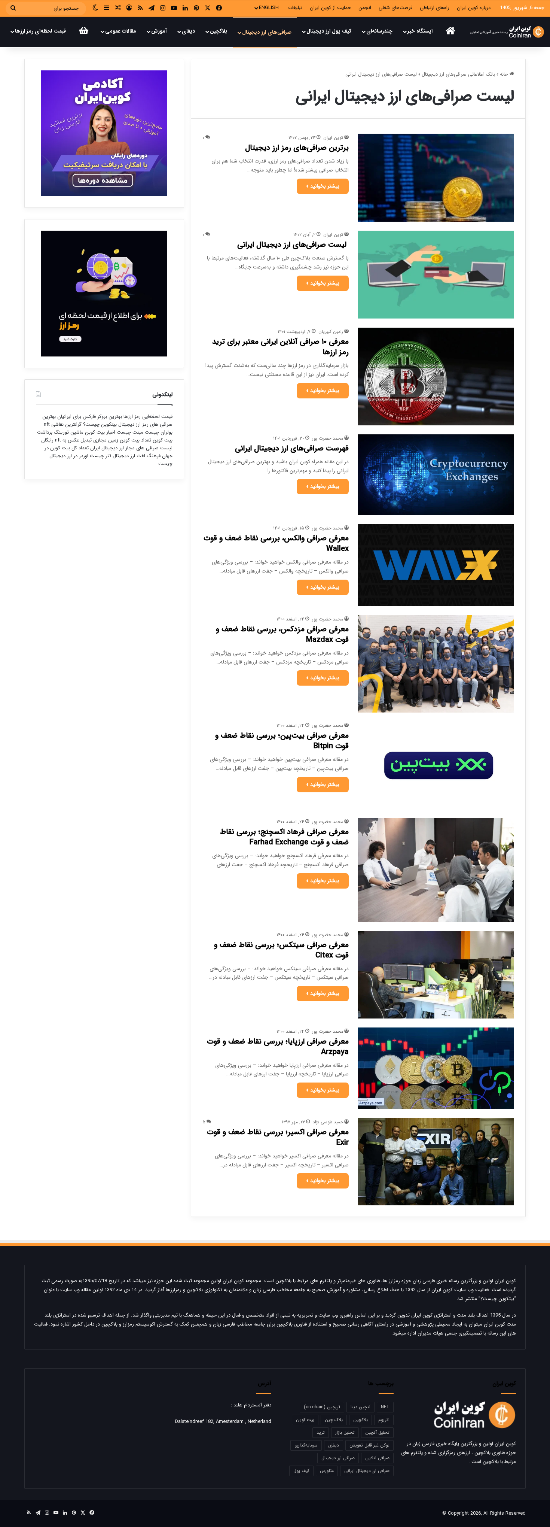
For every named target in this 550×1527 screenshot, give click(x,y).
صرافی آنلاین (377, 1457)
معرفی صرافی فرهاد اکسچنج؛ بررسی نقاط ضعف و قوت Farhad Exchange (284, 837)
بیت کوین (305, 1419)
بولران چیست (157, 432)
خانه (505, 74)
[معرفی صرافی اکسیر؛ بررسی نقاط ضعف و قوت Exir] (436, 1161)
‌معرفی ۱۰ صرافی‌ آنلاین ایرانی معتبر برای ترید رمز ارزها (280, 347)
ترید (321, 1432)
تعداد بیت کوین (134, 440)
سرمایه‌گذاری (306, 1445)
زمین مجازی (105, 440)
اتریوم (383, 1419)
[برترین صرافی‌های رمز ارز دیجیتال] (436, 178)
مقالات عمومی (120, 31)
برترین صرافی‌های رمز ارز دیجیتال (297, 148)
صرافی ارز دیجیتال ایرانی (366, 1470)
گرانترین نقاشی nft (63, 424)
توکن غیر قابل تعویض (369, 1445)
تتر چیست (100, 456)
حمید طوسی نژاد (328, 1122)
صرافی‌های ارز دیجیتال (266, 32)
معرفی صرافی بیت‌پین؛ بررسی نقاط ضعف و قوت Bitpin (282, 741)
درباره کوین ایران (474, 8)
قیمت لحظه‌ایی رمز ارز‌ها (147, 417)
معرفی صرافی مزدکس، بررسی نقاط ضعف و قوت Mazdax (282, 634)
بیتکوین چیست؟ (99, 424)
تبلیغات (295, 8)
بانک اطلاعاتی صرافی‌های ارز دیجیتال (458, 74)
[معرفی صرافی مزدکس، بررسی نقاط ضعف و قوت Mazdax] (436, 664)
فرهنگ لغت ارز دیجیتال (136, 456)
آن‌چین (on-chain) (322, 1407)
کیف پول (301, 1470)
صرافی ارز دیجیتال (338, 1457)
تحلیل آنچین (377, 1432)
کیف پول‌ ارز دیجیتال (328, 31)
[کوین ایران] (507, 32)
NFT (385, 1407)
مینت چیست (130, 432)
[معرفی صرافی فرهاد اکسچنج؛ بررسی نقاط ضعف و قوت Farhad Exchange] (436, 870)
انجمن (364, 8)
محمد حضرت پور (327, 438)
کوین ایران (333, 137)
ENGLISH (269, 8)
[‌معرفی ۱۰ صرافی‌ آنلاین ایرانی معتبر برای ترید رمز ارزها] (436, 376)
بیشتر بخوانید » (322, 186)
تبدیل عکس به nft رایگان (66, 440)
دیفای (188, 31)
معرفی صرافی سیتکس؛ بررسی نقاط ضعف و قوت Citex (281, 950)
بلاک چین (334, 1419)
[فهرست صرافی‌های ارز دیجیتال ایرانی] (436, 474)
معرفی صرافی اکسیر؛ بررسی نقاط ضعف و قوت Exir (278, 1137)
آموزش (159, 31)
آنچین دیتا (360, 1407)
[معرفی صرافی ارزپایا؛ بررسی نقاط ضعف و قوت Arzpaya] (436, 1068)
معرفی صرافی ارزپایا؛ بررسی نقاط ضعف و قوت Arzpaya (278, 1047)
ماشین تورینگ (68, 432)
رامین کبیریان (330, 331)
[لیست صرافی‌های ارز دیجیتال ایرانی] (436, 275)
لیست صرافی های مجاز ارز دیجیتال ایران (131, 448)
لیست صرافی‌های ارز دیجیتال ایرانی (293, 245)
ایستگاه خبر (420, 31)
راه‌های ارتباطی (434, 8)
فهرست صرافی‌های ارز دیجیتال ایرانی (292, 448)
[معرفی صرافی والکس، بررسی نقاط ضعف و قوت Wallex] (436, 565)
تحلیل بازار (345, 1432)
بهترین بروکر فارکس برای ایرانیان (89, 417)
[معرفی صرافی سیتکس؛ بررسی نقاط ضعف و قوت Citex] (436, 974)
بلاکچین (218, 31)
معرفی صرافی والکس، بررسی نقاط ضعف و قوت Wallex (276, 543)
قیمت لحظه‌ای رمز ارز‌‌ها (40, 31)
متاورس (327, 1470)
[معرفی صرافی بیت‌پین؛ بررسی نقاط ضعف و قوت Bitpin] (436, 765)
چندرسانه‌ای (379, 31)
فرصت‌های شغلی (395, 8)
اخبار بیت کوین (100, 432)
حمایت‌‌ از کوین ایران (330, 8)
